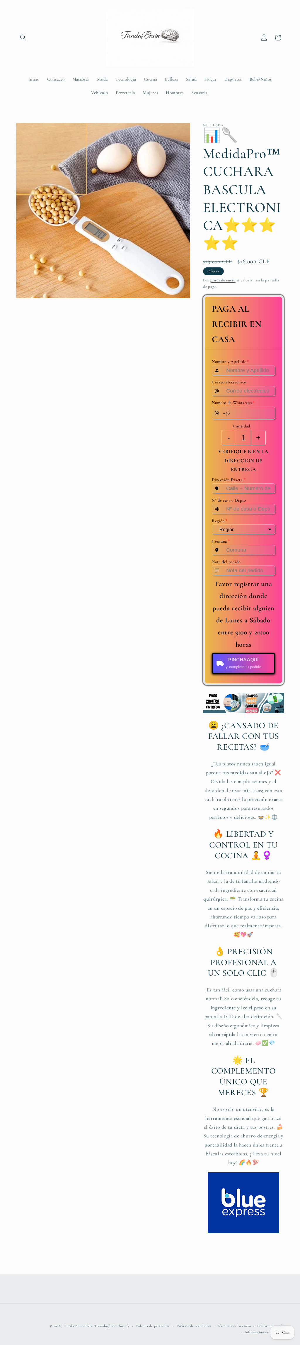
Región (220, 521)
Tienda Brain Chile (78, 1326)
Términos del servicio (234, 1326)
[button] (23, 37)
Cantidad (241, 426)
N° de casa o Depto (229, 499)
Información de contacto (264, 1332)
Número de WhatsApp (233, 402)
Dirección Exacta (229, 480)
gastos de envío (223, 280)
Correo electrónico (229, 381)
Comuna (221, 541)
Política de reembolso (194, 1326)
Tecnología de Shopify (111, 1326)
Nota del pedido (226, 561)
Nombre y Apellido (230, 361)
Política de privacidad (153, 1326)
